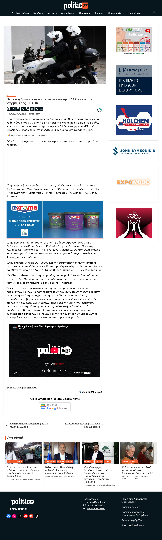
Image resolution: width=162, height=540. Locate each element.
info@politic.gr (98, 502)
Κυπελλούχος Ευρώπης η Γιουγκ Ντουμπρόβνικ (82, 425)
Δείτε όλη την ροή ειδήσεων (22, 388)
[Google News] (41, 109)
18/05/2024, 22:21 (17, 114)
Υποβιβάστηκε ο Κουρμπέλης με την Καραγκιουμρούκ (28, 425)
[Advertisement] (55, 165)
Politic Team (34, 114)
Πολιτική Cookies (131, 507)
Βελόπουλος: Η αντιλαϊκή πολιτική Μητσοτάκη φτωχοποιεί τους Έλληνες (59, 470)
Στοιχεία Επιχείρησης (133, 525)
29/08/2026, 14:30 (51, 476)
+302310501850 (96, 505)
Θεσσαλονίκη (115, 13)
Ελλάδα (37, 13)
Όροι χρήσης (129, 502)
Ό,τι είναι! (18, 461)
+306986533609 (96, 509)
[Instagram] (18, 109)
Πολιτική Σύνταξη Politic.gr (68, 476)
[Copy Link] (37, 109)
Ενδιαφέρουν (50, 461)
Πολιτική (50, 13)
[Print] (32, 109)
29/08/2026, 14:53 (13, 479)
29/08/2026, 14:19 (90, 485)
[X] (13, 109)
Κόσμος (99, 13)
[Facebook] (9, 109)
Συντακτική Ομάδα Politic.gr (30, 479)
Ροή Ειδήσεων (23, 13)
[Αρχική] (12, 13)
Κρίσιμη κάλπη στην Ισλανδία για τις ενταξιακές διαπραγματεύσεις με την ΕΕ (137, 470)
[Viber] (27, 109)
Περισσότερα (134, 13)
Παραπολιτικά (67, 13)
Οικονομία (84, 13)
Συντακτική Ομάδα (132, 520)
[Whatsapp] (23, 109)
